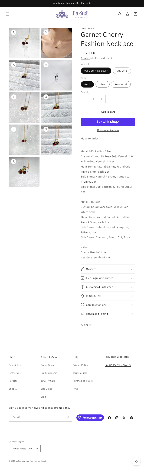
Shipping (85, 58)
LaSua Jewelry (22, 461)
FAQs (75, 388)
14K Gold (122, 70)
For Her (13, 380)
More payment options (108, 130)
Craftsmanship (49, 372)
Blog (43, 396)
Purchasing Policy (83, 380)
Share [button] (87, 324)
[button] (7, 14)
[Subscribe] (68, 417)
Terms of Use (80, 372)
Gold (87, 84)
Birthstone (15, 372)
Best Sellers (15, 365)
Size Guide (47, 388)
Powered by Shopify (39, 461)
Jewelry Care (48, 380)
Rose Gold (121, 84)
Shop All (13, 388)
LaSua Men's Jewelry (118, 365)
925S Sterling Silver (96, 70)
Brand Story (47, 365)
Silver (102, 84)
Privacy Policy (80, 365)
